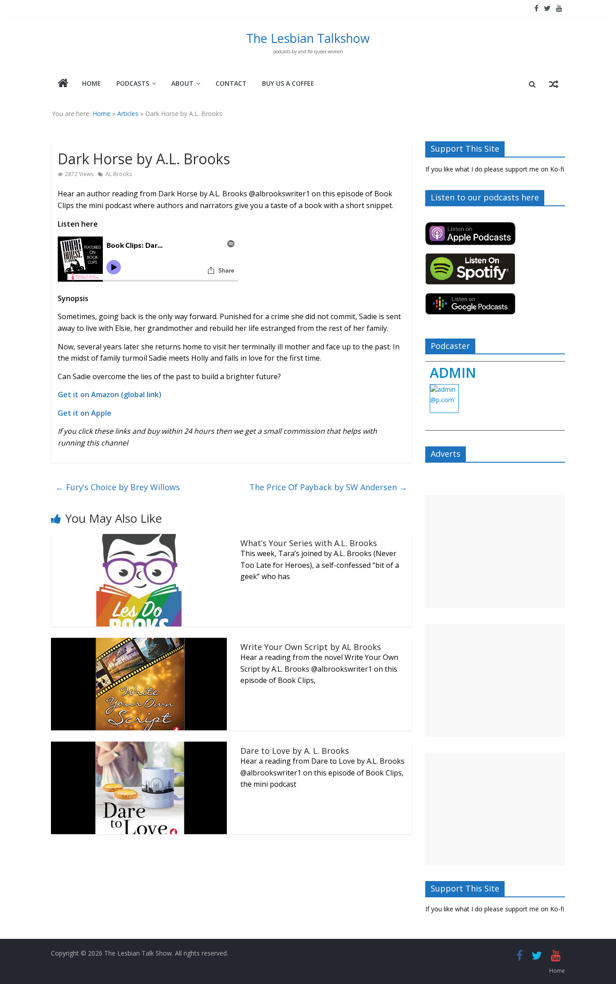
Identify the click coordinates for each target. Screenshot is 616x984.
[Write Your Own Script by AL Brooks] (139, 643)
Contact (231, 83)
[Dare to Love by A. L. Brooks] (139, 747)
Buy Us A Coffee (288, 83)
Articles (127, 113)
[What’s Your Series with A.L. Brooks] (139, 539)
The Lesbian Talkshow (308, 38)
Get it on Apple (84, 413)
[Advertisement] (495, 551)
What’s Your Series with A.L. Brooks (308, 543)
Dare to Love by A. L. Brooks (294, 750)
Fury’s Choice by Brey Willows (117, 487)
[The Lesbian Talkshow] (63, 84)
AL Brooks (119, 174)
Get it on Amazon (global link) (109, 394)
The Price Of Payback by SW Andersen (328, 487)
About (182, 83)
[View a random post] (553, 84)
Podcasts (132, 83)
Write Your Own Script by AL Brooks (310, 646)
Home (91, 83)
